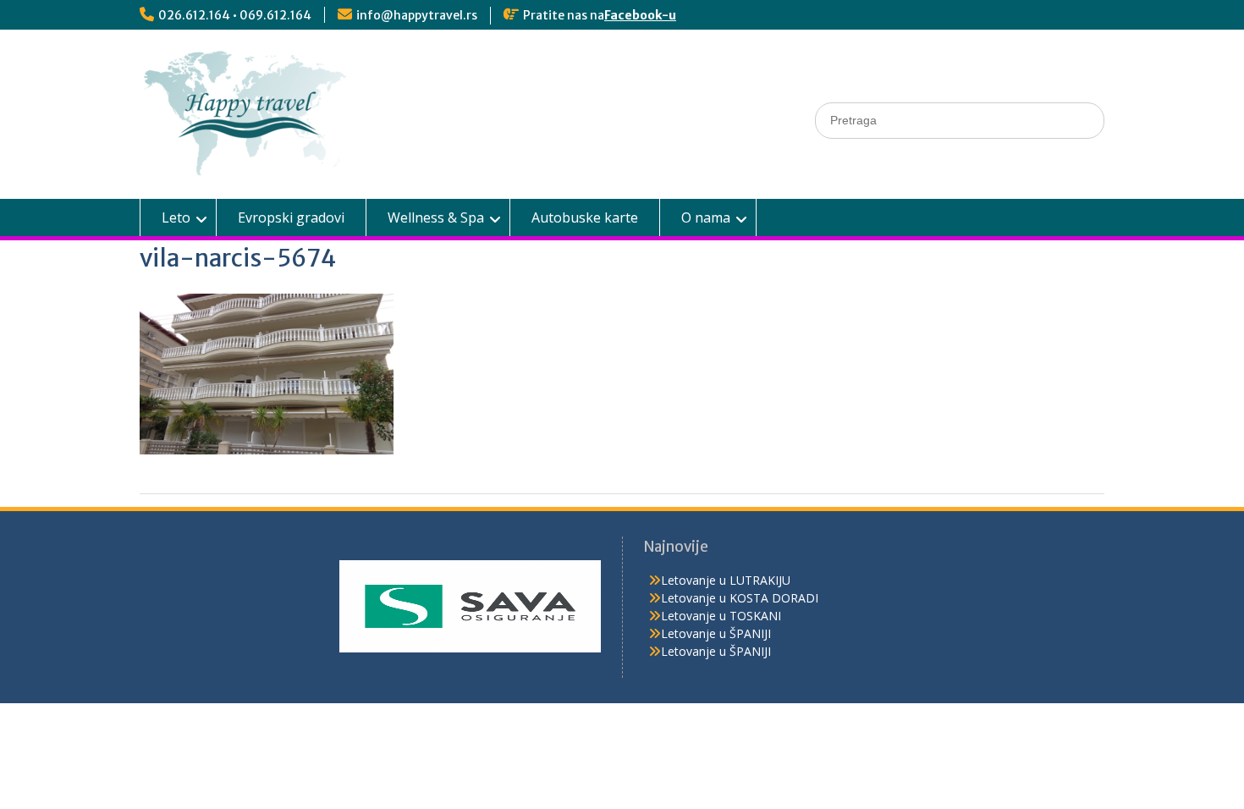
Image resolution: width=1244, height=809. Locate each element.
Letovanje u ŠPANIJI (716, 633)
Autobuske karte (584, 217)
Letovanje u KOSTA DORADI (739, 598)
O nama (705, 217)
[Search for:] (959, 120)
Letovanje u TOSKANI (721, 616)
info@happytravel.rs (416, 15)
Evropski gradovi (291, 217)
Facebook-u (640, 15)
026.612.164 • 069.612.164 (234, 15)
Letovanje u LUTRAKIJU (725, 580)
